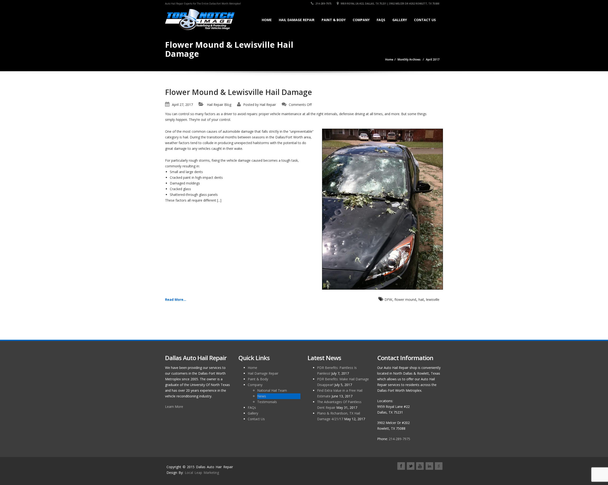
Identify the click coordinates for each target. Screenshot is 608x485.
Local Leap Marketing (202, 472)
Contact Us (425, 20)
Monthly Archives (409, 59)
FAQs (381, 20)
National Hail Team (272, 390)
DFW (388, 299)
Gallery (399, 20)
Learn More (174, 406)
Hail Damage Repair (296, 20)
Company (361, 20)
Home (267, 20)
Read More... (175, 299)
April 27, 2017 (182, 104)
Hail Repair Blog (219, 104)
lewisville (432, 299)
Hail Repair (268, 104)
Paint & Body (334, 20)
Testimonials (267, 402)
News (261, 396)
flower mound (405, 299)
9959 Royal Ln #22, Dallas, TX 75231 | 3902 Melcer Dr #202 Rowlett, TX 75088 (389, 3)
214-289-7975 (323, 3)
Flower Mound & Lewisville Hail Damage (238, 92)
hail (421, 299)
